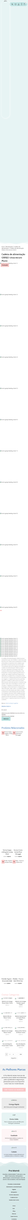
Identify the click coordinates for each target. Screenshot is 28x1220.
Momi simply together (12, 703)
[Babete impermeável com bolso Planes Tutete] (21, 1018)
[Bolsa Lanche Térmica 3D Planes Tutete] (21, 1032)
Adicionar (6, 719)
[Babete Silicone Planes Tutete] (7, 1018)
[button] (12, 4)
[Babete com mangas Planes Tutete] (7, 1032)
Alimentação (9, 247)
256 (21, 1054)
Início (3, 247)
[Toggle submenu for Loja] (25, 1208)
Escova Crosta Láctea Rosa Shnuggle (18, 852)
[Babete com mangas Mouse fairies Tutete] (7, 1003)
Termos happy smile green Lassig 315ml (7, 852)
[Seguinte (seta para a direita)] (1, 610)
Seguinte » (14, 1058)
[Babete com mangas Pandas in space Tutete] (21, 1003)
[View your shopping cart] (24, 4)
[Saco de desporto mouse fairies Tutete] (7, 1045)
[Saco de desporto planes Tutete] (21, 1045)
